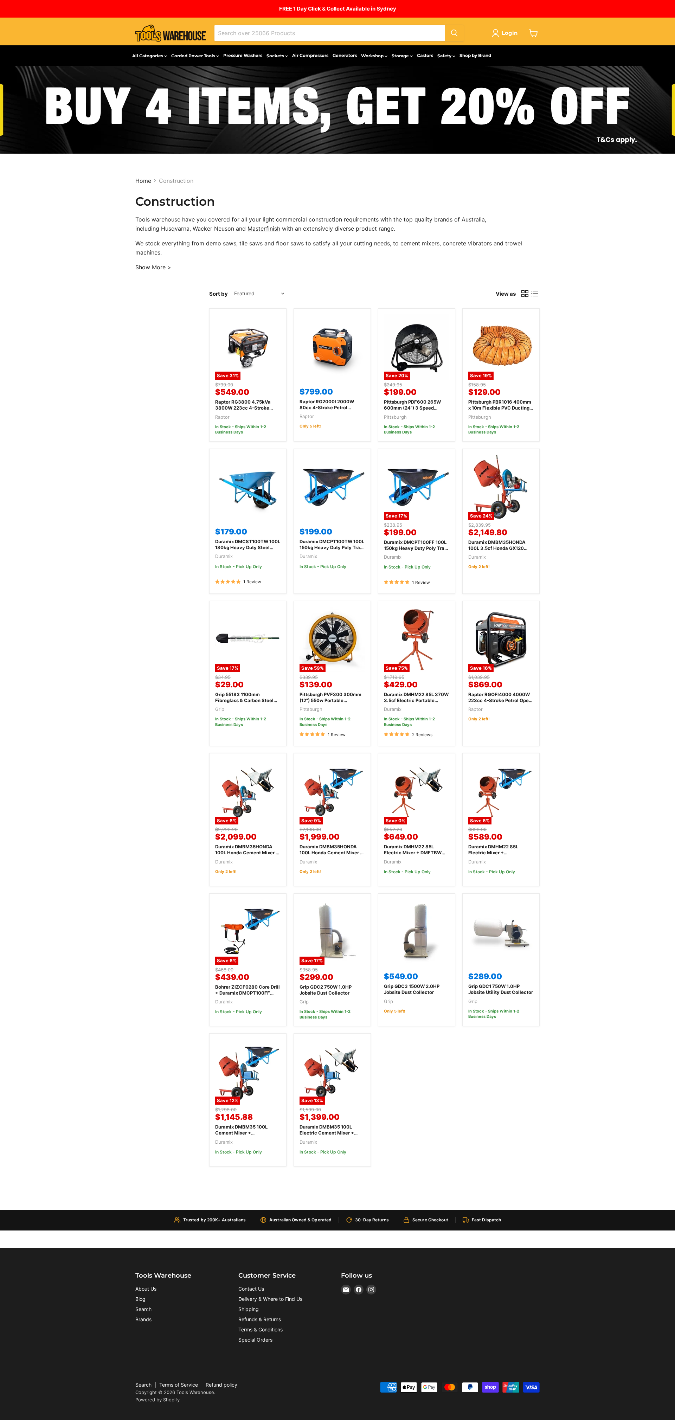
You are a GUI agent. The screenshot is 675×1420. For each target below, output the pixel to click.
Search (143, 1309)
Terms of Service (178, 1385)
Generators (345, 55)
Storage (401, 55)
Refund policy (221, 1385)
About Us (145, 1289)
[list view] (535, 293)
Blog (140, 1299)
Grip (219, 709)
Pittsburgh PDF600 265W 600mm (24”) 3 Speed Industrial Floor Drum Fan (412, 408)
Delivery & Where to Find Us (270, 1299)
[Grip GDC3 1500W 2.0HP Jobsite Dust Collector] (416, 932)
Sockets (275, 55)
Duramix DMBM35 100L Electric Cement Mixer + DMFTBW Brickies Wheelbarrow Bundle (327, 1136)
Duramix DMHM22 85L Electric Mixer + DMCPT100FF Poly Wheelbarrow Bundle (493, 855)
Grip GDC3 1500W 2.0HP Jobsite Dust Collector (411, 989)
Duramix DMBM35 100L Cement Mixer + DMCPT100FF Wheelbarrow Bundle (246, 1136)
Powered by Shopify (157, 1399)
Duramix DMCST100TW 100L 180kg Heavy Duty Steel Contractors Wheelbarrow (247, 547)
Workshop (373, 55)
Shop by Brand (475, 55)
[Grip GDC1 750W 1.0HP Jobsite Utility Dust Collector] (501, 932)
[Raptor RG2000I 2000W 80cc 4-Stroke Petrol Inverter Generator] (332, 347)
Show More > (153, 267)
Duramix (224, 556)
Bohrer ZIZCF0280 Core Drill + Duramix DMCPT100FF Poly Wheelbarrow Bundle (247, 993)
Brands (143, 1319)
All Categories (148, 55)
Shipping (248, 1309)
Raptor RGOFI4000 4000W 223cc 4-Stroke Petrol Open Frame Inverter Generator (500, 700)
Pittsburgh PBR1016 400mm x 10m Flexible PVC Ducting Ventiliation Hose (499, 408)
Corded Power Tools (193, 55)
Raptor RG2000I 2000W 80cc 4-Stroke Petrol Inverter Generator (327, 407)
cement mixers (419, 243)
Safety (444, 55)
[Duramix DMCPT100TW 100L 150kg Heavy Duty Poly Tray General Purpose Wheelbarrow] (332, 487)
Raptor (222, 417)
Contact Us (251, 1289)
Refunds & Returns (259, 1319)
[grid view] (525, 293)
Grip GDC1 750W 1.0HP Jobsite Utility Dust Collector (500, 989)
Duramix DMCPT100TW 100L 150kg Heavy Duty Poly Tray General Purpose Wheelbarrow (332, 550)
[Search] (454, 33)
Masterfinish (264, 228)
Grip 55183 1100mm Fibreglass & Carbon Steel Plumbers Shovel (244, 700)
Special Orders (255, 1340)
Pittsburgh (395, 417)
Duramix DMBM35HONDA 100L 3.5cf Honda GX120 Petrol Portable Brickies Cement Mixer (497, 551)
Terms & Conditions (260, 1329)
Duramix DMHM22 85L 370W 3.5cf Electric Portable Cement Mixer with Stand (416, 700)
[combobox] (329, 33)
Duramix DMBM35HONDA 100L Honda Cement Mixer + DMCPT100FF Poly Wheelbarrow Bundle (331, 855)
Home (143, 181)
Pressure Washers (242, 55)
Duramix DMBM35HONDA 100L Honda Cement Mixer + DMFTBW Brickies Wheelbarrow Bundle (247, 855)
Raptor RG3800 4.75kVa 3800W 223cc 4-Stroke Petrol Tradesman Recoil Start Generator (243, 411)
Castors (425, 55)
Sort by (218, 294)
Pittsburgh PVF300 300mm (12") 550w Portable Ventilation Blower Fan (330, 700)
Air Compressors (310, 55)
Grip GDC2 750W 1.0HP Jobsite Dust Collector (326, 990)
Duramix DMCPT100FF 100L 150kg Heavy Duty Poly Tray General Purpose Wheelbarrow (415, 551)
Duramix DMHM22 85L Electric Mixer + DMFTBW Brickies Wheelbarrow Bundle (413, 855)
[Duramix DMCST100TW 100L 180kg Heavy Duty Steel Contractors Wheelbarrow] (248, 487)
